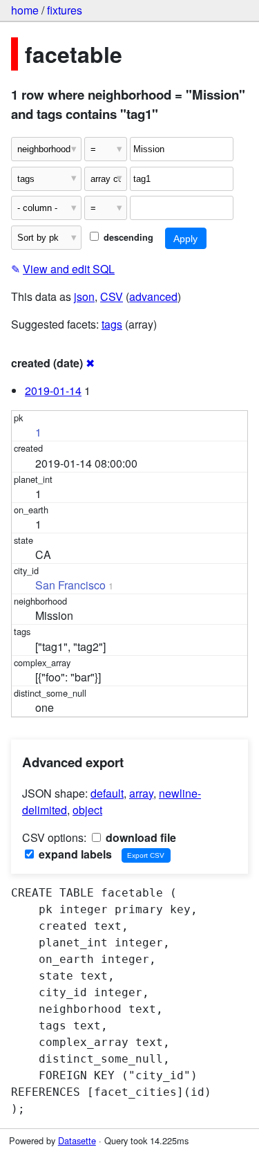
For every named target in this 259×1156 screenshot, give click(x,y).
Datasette (77, 1140)
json (84, 296)
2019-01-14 (53, 390)
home (25, 10)
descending (127, 237)
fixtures (64, 10)
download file (139, 837)
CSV (111, 296)
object (87, 810)
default (107, 793)
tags (112, 324)
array (141, 793)
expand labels (74, 854)
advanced (153, 296)
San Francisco (70, 585)
